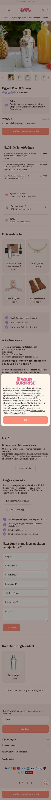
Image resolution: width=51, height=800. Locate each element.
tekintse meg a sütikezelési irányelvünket (24, 411)
